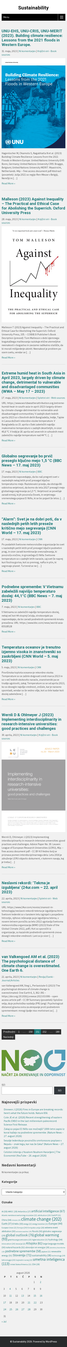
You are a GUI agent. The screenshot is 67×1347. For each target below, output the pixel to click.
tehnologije (8, 1260)
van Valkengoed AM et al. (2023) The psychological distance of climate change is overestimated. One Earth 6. (31, 963)
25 (10, 1309)
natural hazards (15, 1247)
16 (41, 1295)
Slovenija (22, 1255)
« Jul (4, 1321)
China (6, 1219)
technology (58, 1255)
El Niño (17, 1223)
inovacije (20, 1243)
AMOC (12, 1211)
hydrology (55, 1239)
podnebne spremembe (23, 1251)
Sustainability (33, 8)
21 (29, 1302)
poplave (46, 1251)
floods (37, 1231)
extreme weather (24, 1231)
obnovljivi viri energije (37, 1247)
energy (27, 1224)
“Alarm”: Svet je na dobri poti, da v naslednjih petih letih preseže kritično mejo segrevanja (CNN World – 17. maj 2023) (32, 526)
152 (45, 1031)
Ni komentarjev (27, 51)
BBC (40, 471)
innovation (8, 1243)
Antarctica (24, 1211)
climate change (41, 1219)
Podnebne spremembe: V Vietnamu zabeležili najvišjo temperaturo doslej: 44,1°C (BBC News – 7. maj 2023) (32, 594)
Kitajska (34, 1243)
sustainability (41, 1255)
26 (16, 1309)
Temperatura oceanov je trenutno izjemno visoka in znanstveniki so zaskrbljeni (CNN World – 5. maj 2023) (31, 654)
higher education (40, 1240)
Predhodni (9, 1031)
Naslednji (8, 1037)
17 (4, 1302)
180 (58, 1031)
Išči (3, 1084)
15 (35, 1295)
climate (16, 1220)
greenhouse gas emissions (20, 1239)
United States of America (20, 1264)
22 (35, 1302)
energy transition (40, 1224)
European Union (9, 1228)
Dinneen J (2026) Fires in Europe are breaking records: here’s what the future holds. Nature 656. (33, 1111)
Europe (55, 1223)
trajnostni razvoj (24, 1260)
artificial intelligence (48, 1211)
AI (4, 1211)
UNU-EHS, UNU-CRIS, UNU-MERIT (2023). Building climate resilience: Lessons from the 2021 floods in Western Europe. (32, 38)
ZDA (36, 1264)
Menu (6, 17)
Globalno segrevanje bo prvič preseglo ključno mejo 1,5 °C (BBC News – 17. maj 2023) (32, 460)
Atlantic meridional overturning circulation (19, 1215)
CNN (40, 539)
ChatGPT (56, 1215)
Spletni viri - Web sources (51, 398)
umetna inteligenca (33, 1261)
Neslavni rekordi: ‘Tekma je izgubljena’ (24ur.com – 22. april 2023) (30, 887)
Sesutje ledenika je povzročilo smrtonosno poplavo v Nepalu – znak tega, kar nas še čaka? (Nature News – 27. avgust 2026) (34, 1144)
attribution (44, 1215)
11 (10, 1295)
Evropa (22, 1227)
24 (4, 1309)
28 (29, 1309)
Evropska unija (35, 1227)
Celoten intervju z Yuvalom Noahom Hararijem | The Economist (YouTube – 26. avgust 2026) (32, 1153)
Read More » (8, 183)
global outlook (20, 1235)
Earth (7, 1223)
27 (22, 1309)
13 (22, 1295)
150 (31, 1031)
